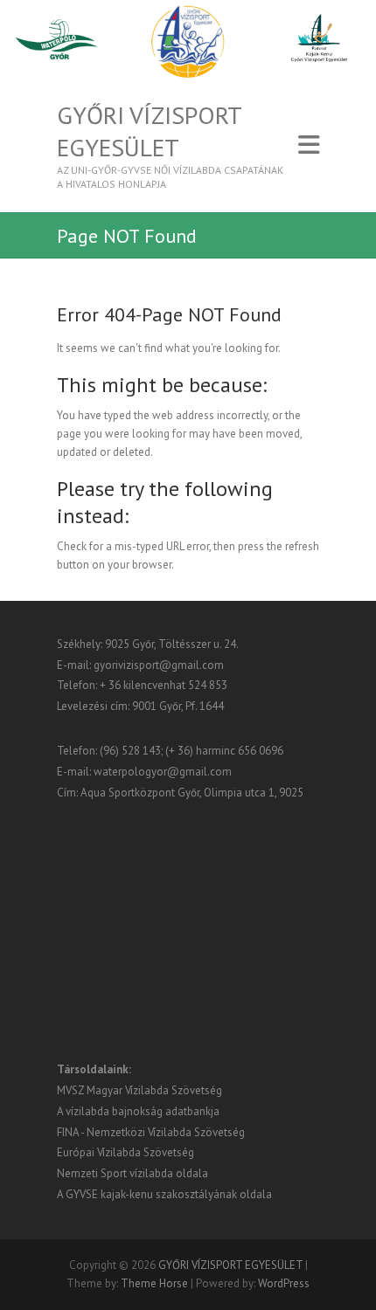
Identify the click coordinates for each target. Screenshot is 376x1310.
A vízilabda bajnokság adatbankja (138, 1111)
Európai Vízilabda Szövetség (125, 1152)
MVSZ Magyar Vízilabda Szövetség (139, 1090)
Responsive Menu (308, 145)
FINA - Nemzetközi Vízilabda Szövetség (151, 1132)
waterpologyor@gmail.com (163, 771)
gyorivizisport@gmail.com (159, 665)
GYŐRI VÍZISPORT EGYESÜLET (149, 131)
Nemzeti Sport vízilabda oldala (132, 1173)
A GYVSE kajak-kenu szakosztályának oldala (164, 1194)
